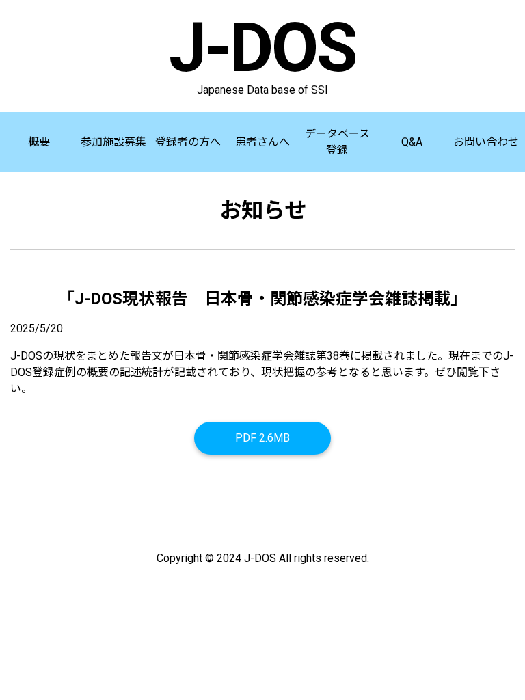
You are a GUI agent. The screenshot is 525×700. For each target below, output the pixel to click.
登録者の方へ (188, 141)
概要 (39, 141)
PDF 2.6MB (262, 437)
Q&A (411, 141)
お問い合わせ (486, 141)
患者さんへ (262, 141)
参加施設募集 (113, 141)
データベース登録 (337, 142)
